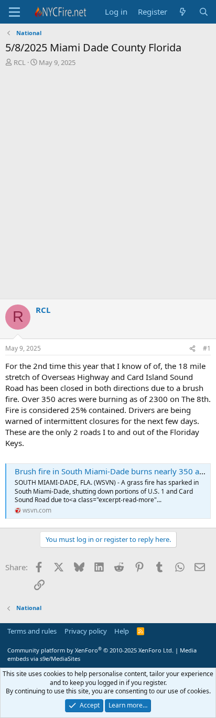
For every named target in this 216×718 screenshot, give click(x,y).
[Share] (192, 349)
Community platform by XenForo (90, 650)
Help (121, 631)
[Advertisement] (108, 185)
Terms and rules (32, 631)
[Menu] (14, 12)
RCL (20, 62)
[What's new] (182, 11)
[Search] (203, 11)
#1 (207, 348)
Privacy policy (85, 631)
